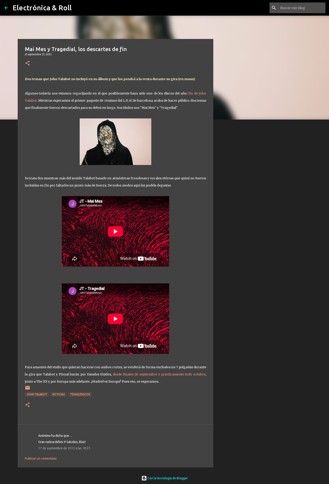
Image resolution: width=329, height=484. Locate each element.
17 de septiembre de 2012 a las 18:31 (64, 448)
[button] (27, 63)
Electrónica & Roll (42, 8)
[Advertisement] (236, 193)
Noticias (58, 394)
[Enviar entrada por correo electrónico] (27, 389)
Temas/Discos (80, 394)
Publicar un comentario (41, 458)
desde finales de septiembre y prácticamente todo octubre (159, 374)
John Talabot (37, 394)
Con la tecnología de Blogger (167, 478)
